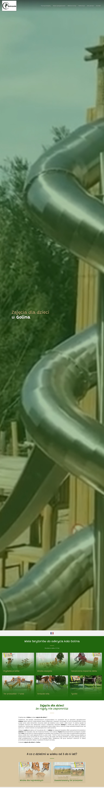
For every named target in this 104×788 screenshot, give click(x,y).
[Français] (52, 633)
